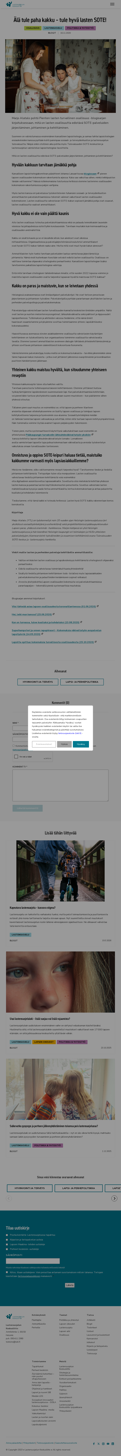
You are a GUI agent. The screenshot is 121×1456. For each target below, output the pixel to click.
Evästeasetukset (44, 744)
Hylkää (64, 744)
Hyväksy (81, 744)
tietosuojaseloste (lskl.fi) (69, 733)
